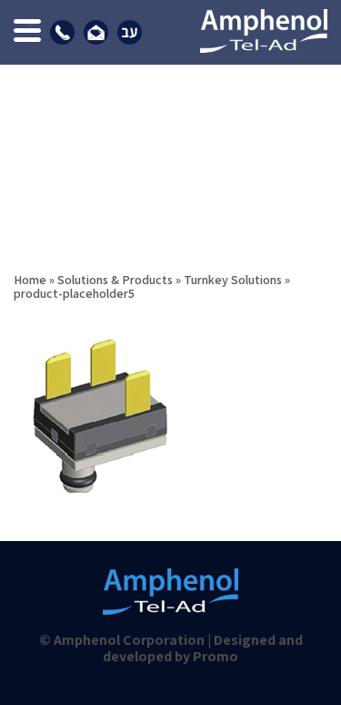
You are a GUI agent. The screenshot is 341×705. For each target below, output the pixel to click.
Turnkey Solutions (233, 279)
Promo (215, 656)
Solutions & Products (115, 279)
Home (30, 279)
